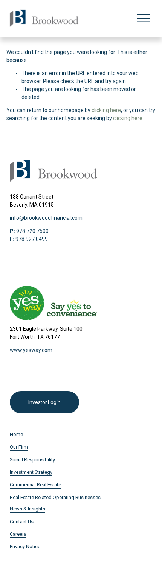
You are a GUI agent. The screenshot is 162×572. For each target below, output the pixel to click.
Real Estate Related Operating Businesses (55, 497)
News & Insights (27, 509)
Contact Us (22, 521)
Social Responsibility (32, 460)
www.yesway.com (31, 350)
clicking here (106, 110)
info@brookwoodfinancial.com (46, 218)
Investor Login (44, 402)
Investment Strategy (31, 472)
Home (16, 434)
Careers (18, 534)
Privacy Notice (25, 546)
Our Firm (19, 447)
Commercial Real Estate (35, 484)
